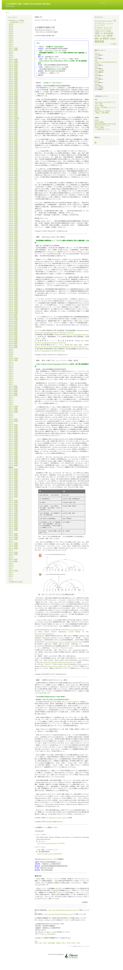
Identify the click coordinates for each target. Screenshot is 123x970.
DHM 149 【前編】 (13, 500)
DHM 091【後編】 (13, 340)
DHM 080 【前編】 (13, 290)
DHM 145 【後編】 (13, 489)
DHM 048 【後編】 (13, 173)
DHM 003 (11, 29)
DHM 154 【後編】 (13, 522)
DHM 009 (11, 41)
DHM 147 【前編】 (13, 495)
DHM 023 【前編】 (13, 77)
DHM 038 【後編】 (13, 137)
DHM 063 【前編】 (13, 227)
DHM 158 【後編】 (13, 535)
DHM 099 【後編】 (13, 360)
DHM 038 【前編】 (13, 135)
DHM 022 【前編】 (13, 74)
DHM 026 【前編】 (13, 89)
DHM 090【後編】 (13, 334)
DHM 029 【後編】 (13, 101)
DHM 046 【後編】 (13, 166)
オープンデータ (109, 23)
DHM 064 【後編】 (13, 233)
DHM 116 (11, 397)
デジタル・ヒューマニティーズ (103, 29)
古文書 (36, 943)
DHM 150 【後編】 (13, 506)
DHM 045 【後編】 (13, 162)
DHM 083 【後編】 (13, 303)
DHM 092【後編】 (13, 343)
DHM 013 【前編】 (13, 48)
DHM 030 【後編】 (13, 105)
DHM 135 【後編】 (13, 454)
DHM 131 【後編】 (13, 437)
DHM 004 (11, 31)
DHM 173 (11, 572)
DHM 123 (11, 414)
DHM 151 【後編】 (13, 509)
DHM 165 (11, 556)
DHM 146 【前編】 (13, 491)
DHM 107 (11, 375)
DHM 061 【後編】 (13, 221)
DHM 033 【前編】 (13, 114)
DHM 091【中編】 (13, 336)
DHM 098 (11, 356)
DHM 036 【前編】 (13, 127)
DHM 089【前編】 (13, 327)
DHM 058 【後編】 (13, 210)
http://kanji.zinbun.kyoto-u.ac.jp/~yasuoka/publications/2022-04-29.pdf (64, 642)
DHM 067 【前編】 (13, 242)
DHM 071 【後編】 (13, 258)
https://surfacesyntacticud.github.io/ (44, 634)
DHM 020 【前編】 (13, 66)
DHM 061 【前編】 (13, 220)
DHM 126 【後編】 (13, 421)
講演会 (56, 890)
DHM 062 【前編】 (13, 223)
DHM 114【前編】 (13, 389)
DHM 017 (11, 57)
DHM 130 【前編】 (13, 430)
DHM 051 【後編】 (13, 184)
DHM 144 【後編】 (13, 485)
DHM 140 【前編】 (13, 469)
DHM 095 (11, 351)
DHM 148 (11, 498)
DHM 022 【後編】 (13, 76)
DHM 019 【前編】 (13, 63)
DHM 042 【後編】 (13, 151)
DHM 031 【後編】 (13, 109)
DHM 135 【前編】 (13, 452)
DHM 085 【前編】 (13, 308)
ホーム (7, 12)
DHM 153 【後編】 (13, 519)
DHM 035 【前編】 (13, 124)
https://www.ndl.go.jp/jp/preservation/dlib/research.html (50, 351)
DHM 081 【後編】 (13, 295)
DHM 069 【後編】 (13, 251)
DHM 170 (11, 567)
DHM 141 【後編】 (13, 474)
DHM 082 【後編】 (13, 299)
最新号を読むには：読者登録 (16, 20)
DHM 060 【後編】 (13, 218)
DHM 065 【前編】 (13, 234)
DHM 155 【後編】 (13, 526)
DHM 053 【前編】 (13, 190)
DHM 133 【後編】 (13, 445)
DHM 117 (11, 399)
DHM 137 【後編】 (13, 461)
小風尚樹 (109, 36)
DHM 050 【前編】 (13, 179)
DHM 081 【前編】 (13, 293)
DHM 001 (11, 26)
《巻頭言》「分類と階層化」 (102, 112)
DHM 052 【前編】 (13, 186)
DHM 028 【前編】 (13, 96)
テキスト (102, 25)
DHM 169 (11, 565)
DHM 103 (11, 367)
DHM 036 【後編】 (13, 129)
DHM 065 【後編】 (13, 236)
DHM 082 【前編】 (13, 297)
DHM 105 (11, 371)
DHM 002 (11, 28)
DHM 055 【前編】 (13, 197)
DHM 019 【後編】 (13, 65)
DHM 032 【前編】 (13, 111)
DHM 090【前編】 (13, 332)
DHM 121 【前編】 (13, 406)
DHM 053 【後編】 (13, 192)
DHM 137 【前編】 (13, 460)
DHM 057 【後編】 (13, 207)
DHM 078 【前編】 (13, 282)
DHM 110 (11, 380)
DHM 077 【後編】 (13, 281)
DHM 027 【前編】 (13, 92)
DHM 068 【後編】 (13, 247)
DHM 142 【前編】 (13, 476)
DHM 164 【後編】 (13, 554)
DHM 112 (11, 384)
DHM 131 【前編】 (13, 436)
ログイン (103, 3)
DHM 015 (11, 53)
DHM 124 (11, 415)
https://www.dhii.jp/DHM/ (49, 934)
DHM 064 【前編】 (13, 231)
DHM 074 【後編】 (13, 269)
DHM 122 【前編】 (13, 410)
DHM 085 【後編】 (13, 310)
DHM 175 (11, 576)
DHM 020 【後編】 (13, 68)
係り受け (73, 943)
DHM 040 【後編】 (13, 144)
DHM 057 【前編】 (13, 205)
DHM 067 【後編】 (13, 244)
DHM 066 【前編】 (13, 238)
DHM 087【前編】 (13, 316)
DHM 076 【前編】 (13, 275)
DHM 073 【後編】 (13, 266)
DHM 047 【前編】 (13, 168)
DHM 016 (11, 55)
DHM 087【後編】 (13, 317)
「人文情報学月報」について (16, 22)
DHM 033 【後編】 (13, 116)
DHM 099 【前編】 (13, 358)
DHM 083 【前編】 (13, 301)
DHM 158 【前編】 (13, 533)
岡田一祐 (64, 943)
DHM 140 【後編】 (13, 471)
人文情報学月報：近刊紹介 (16, 581)
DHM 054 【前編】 (13, 194)
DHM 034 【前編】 (13, 120)
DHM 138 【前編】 (13, 463)
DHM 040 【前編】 (13, 142)
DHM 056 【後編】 (13, 203)
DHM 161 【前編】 (13, 543)
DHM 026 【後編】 (13, 90)
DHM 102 (11, 365)
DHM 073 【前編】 (13, 264)
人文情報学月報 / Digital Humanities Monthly (28, 3)
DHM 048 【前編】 (13, 172)
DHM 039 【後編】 (13, 140)
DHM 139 (11, 467)
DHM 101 (11, 364)
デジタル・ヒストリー (104, 27)
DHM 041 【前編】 (13, 146)
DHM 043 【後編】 (13, 155)
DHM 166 (11, 557)
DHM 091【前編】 (13, 338)
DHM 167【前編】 (13, 559)
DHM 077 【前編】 (13, 279)
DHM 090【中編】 (13, 330)
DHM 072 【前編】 (13, 260)
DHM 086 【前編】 (13, 312)
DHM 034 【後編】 (13, 122)
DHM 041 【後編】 (13, 148)
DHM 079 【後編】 (13, 288)
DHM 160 (11, 541)
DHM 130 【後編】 (13, 432)
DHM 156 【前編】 (13, 528)
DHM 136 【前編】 (13, 456)
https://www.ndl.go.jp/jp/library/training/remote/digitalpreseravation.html (54, 332)
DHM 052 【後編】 (13, 188)
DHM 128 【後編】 (13, 425)
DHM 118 (11, 401)
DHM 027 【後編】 (13, 94)
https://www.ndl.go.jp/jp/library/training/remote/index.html (50, 342)
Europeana (109, 21)
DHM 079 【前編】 (13, 286)
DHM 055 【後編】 (13, 199)
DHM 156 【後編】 (13, 530)
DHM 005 (11, 33)
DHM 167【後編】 (13, 561)
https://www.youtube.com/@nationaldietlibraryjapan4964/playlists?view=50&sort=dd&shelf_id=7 (61, 347)
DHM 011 (11, 44)
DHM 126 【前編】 (13, 419)
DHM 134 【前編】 (13, 447)
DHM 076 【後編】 (13, 277)
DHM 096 (11, 353)
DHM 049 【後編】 (13, 177)
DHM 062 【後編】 (13, 225)
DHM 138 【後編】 (13, 465)
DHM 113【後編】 (13, 388)
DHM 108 (11, 376)
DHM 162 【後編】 (13, 548)
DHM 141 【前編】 (13, 473)
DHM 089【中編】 (13, 325)
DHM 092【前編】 (13, 341)
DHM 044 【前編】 (13, 157)
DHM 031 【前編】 (13, 107)
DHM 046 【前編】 (13, 164)
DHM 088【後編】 (13, 323)
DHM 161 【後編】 (13, 545)
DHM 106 (11, 373)
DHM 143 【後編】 (13, 482)
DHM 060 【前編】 (13, 216)
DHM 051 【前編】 (13, 183)
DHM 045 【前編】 (13, 160)
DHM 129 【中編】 (13, 426)
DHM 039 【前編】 (13, 138)
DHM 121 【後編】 (13, 408)
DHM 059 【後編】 (13, 214)
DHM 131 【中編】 (13, 434)
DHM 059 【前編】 (13, 212)
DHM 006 (11, 35)
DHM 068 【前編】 (13, 245)
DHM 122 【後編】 (13, 412)
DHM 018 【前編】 (13, 59)
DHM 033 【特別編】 (14, 118)
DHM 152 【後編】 (13, 515)
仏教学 (78, 943)
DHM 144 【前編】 (13, 484)
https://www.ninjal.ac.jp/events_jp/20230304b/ (49, 854)
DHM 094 (11, 349)
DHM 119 (11, 402)
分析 (101, 33)
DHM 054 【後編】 (13, 196)
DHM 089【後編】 (13, 329)
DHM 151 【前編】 (13, 508)
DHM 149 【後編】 (13, 502)
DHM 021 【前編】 (13, 70)
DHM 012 (11, 46)
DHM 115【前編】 (13, 393)
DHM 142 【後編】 (13, 478)
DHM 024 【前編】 (13, 81)
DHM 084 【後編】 (13, 306)
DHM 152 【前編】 (13, 513)
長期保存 (58, 943)
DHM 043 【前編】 (13, 153)
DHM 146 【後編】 (13, 493)
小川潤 (103, 36)
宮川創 (68, 943)
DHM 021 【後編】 (13, 72)
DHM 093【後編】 (13, 347)
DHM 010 (11, 42)
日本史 (40, 943)
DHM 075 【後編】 (13, 273)
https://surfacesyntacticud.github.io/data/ (56, 666)
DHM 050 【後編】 (13, 181)
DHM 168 (11, 563)
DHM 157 (11, 532)
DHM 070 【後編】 (13, 255)
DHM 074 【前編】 (13, 268)
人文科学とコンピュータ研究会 (103, 31)
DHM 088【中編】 (13, 319)
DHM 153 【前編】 (13, 517)
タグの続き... (114, 44)
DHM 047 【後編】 (13, 170)
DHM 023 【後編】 (13, 79)
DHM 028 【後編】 (13, 98)
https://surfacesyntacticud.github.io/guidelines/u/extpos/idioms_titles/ (58, 662)
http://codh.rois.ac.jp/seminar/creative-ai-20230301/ (51, 843)
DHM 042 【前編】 (13, 149)
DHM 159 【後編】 (13, 539)
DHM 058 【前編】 (13, 209)
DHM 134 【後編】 (13, 449)
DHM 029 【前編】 (13, 100)
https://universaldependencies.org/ (75, 630)
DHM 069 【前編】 (13, 249)
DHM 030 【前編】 (13, 103)
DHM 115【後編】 (13, 395)
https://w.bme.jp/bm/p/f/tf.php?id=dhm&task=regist (62, 910)
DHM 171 (11, 569)
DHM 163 (11, 550)
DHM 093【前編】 (13, 345)
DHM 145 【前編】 (13, 487)
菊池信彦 (99, 41)
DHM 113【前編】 (13, 386)
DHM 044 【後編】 (13, 159)
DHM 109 (11, 378)
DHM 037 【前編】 (13, 131)
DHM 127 (11, 423)
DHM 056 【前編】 (13, 201)
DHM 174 (11, 574)
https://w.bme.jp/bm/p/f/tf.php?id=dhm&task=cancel (58, 914)
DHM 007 (11, 37)
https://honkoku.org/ (44, 129)
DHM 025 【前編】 (13, 85)
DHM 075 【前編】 (13, 271)
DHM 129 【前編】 (13, 428)
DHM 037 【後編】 (13, 133)
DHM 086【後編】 (13, 314)
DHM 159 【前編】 (13, 537)
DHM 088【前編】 (13, 321)
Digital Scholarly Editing (100, 21)
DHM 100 (11, 362)
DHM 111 (11, 382)
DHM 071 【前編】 (13, 257)
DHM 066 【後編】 (13, 240)
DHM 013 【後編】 (13, 50)
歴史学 (45, 943)
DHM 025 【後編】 (13, 87)
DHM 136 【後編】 (13, 458)
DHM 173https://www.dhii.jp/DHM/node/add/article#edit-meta (106, 62)
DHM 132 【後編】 (13, 441)
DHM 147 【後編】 (13, 497)
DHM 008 (11, 39)
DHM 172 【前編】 (13, 570)
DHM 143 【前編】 (13, 480)
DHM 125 (11, 417)
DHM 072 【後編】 (13, 262)
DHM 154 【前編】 (13, 521)
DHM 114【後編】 (13, 391)
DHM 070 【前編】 (13, 253)
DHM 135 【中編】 (13, 450)
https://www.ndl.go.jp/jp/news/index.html (78, 334)
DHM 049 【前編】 (13, 175)
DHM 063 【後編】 (13, 229)
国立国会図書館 (51, 943)
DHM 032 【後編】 (13, 113)
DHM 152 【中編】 (13, 511)
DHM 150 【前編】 (13, 504)
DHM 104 (11, 369)
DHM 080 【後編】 (13, 292)
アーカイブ (99, 23)
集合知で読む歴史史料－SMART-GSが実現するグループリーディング (105, 124)
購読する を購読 (95, 143)
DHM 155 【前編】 (13, 524)
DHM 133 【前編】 (13, 443)
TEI (114, 20)
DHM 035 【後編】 (13, 125)
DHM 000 (11, 24)
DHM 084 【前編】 (13, 305)
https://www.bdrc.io (67, 701)
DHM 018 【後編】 (13, 61)
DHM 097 (11, 354)
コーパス (97, 25)
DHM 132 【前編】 (13, 439)
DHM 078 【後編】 (13, 284)
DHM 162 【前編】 (13, 546)
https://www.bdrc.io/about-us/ (60, 818)
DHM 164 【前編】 (13, 552)
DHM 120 (11, 404)
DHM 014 (11, 52)
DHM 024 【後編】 (13, 83)
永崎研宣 (112, 39)
